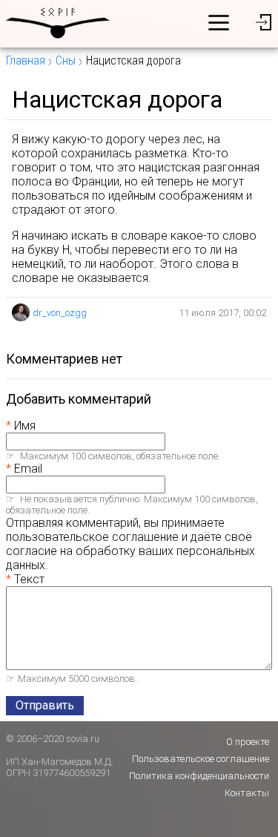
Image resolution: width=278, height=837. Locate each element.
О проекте (247, 741)
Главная (25, 60)
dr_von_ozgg (60, 312)
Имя (25, 425)
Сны (66, 60)
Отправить (45, 705)
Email (28, 469)
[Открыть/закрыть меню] (219, 22)
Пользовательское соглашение (200, 758)
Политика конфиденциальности (199, 775)
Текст (29, 579)
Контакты (247, 792)
